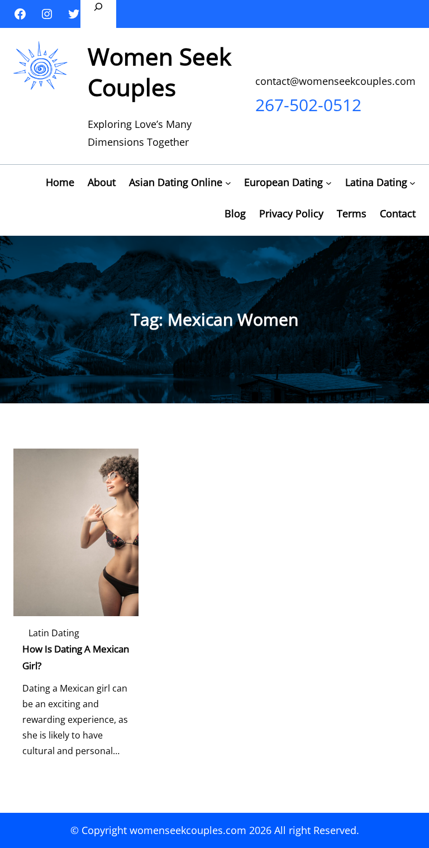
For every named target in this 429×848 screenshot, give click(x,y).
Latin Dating (53, 633)
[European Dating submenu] (329, 183)
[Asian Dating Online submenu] (228, 183)
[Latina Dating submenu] (412, 183)
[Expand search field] (98, 14)
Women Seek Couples (159, 71)
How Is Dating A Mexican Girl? (75, 657)
